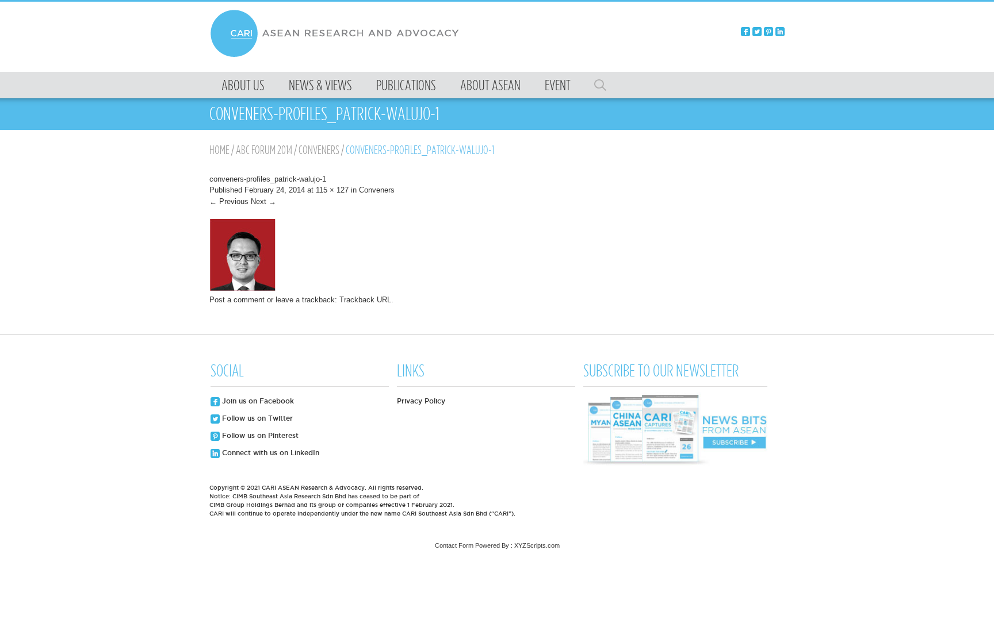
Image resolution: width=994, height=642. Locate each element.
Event (558, 85)
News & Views (320, 85)
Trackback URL (365, 299)
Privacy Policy (421, 401)
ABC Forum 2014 (264, 150)
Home (219, 150)
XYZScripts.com (537, 545)
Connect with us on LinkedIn (269, 452)
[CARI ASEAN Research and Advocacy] (337, 55)
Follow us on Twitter (256, 418)
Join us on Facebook (257, 401)
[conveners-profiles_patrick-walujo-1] (242, 289)
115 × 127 (332, 190)
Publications (406, 85)
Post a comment (237, 299)
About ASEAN (490, 85)
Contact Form (454, 545)
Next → (263, 201)
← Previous (228, 201)
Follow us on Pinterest (259, 435)
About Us (243, 85)
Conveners (319, 150)
